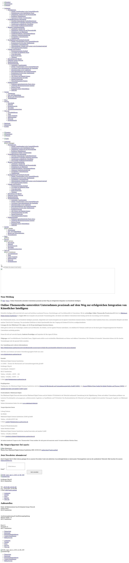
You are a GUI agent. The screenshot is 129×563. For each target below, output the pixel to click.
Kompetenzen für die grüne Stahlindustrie (22, 43)
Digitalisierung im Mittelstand (19, 32)
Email (3, 469)
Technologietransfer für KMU (19, 77)
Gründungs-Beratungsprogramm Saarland (22, 85)
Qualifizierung (15, 38)
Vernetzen (14, 57)
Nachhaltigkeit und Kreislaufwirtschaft (18, 40)
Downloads (11, 103)
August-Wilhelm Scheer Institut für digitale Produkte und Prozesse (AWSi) (103, 386)
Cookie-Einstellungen (10, 536)
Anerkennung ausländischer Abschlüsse (22, 24)
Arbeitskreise (11, 93)
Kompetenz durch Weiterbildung (20, 89)
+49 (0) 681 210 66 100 (9, 487)
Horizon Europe (15, 87)
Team (9, 114)
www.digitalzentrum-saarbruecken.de (11, 354)
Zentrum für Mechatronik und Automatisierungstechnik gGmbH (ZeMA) (59, 386)
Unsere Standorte (12, 115)
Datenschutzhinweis (6, 460)
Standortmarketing (13, 62)
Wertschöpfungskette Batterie (19, 47)
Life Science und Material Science (20, 76)
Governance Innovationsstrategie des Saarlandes (24, 68)
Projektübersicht (12, 120)
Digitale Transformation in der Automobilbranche (25, 11)
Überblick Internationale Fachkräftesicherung (23, 21)
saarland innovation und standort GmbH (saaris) (14, 388)
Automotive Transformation (19, 65)
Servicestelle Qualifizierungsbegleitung (22, 25)
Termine (6, 92)
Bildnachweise (8, 537)
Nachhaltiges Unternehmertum (19, 36)
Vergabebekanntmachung (15, 109)
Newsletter (11, 107)
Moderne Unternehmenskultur (16, 27)
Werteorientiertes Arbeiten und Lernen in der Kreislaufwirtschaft (29, 46)
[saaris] (6, 138)
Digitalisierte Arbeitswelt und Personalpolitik (23, 14)
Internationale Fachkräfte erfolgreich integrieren (24, 22)
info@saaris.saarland (11, 490)
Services (6, 101)
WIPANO (14, 90)
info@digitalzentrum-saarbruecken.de (15, 379)
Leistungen (7, 8)
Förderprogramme (13, 82)
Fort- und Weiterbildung (14, 95)
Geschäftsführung (13, 112)
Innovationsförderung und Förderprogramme (23, 71)
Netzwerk (10, 119)
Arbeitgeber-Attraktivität (18, 29)
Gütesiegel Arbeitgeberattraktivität (20, 35)
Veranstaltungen (12, 98)
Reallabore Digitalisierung (18, 16)
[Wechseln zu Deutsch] (7, 5)
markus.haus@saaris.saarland (49, 450)
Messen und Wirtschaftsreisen (16, 96)
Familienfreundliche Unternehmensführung (23, 33)
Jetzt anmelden (34, 472)
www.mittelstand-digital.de (30, 403)
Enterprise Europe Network (15, 60)
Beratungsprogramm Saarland (19, 51)
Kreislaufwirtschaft (16, 74)
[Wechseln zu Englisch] (7, 2)
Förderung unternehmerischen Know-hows (23, 84)
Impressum (7, 123)
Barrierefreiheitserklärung (11, 534)
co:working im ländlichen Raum (20, 52)
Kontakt (6, 126)
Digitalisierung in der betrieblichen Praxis (22, 13)
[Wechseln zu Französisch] (8, 3)
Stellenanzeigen (12, 117)
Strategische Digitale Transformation (21, 18)
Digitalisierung (12, 10)
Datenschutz (7, 125)
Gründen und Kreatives (14, 49)
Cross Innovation (16, 54)
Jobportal (10, 104)
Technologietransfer (13, 63)
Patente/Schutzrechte (17, 79)
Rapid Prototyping (16, 55)
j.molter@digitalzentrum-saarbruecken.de (16, 422)
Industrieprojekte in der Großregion (21, 70)
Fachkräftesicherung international (17, 19)
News (5, 100)
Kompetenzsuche (12, 106)
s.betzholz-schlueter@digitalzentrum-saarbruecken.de (20, 436)
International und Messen (15, 59)
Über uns (6, 111)
